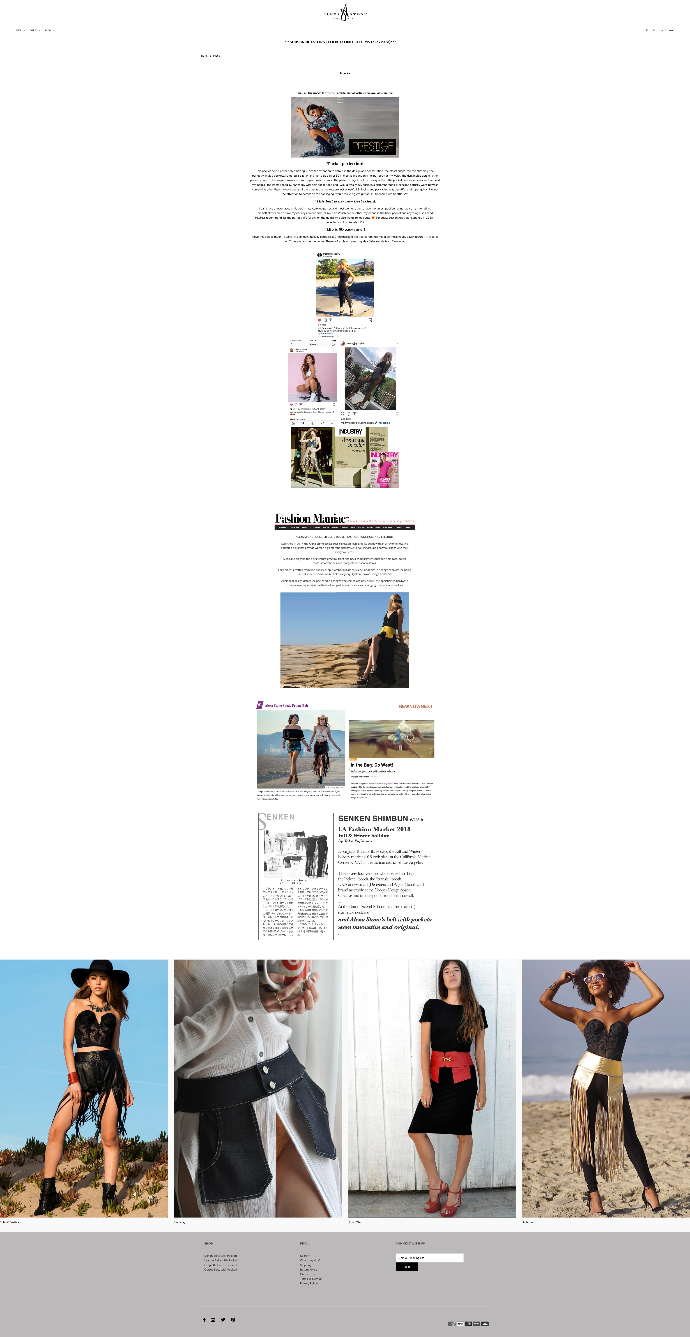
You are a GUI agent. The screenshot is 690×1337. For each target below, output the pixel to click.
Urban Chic (355, 1222)
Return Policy (308, 1269)
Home (204, 56)
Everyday (179, 1222)
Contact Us (307, 1274)
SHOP (19, 30)
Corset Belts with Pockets (221, 1269)
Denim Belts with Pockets (220, 1255)
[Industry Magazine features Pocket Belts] (345, 486)
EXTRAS (33, 30)
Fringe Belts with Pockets (220, 1265)
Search (304, 1255)
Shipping (305, 1265)
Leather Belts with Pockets (221, 1260)
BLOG (48, 30)
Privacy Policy (309, 1283)
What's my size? (310, 1260)
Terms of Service (311, 1278)
